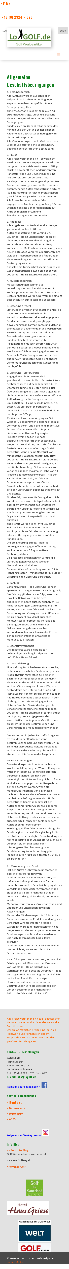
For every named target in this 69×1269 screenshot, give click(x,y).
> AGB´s (11, 1119)
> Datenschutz (16, 1108)
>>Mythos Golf (16, 1166)
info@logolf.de (26, 1077)
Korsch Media (15, 1262)
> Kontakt (14, 1102)
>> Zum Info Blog (17, 1150)
